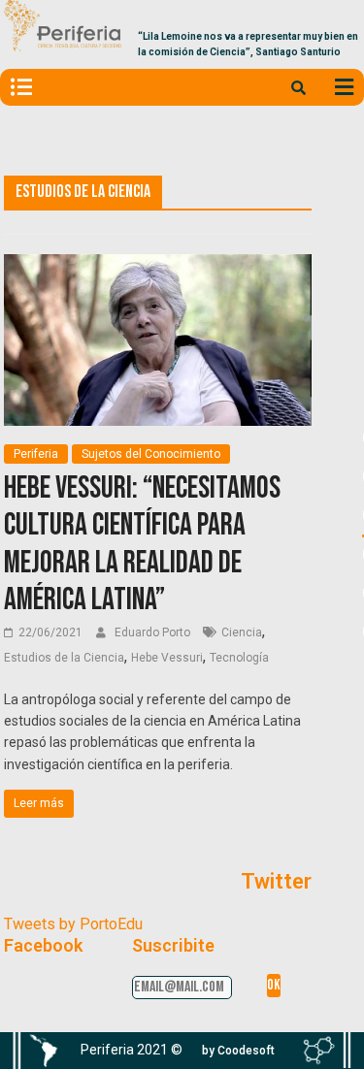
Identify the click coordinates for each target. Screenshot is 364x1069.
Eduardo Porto (154, 632)
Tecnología (239, 657)
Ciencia (241, 632)
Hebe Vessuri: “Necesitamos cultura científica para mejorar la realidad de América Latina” (142, 544)
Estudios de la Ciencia (64, 657)
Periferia (36, 454)
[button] (238, 1050)
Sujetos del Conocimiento (151, 454)
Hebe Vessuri (167, 657)
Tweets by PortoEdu (73, 924)
